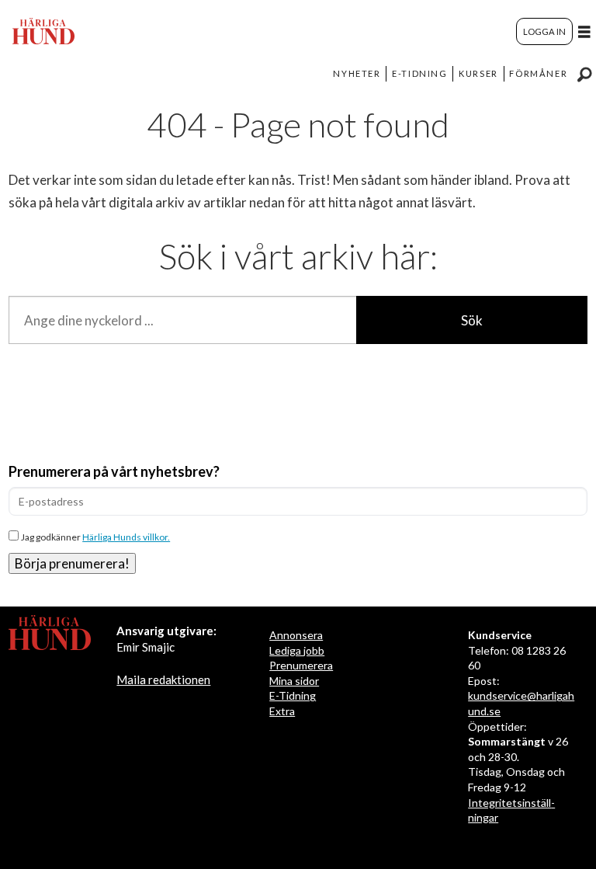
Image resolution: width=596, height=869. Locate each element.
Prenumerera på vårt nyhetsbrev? (114, 471)
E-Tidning (292, 695)
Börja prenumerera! (72, 563)
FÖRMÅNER (538, 73)
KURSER (478, 73)
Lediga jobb (296, 650)
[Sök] (584, 73)
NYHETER (356, 73)
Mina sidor (294, 680)
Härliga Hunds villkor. (126, 537)
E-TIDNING (419, 73)
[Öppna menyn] (584, 31)
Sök (472, 320)
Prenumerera (301, 665)
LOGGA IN (544, 31)
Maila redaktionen (163, 680)
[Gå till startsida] (43, 31)
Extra (282, 711)
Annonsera (296, 634)
